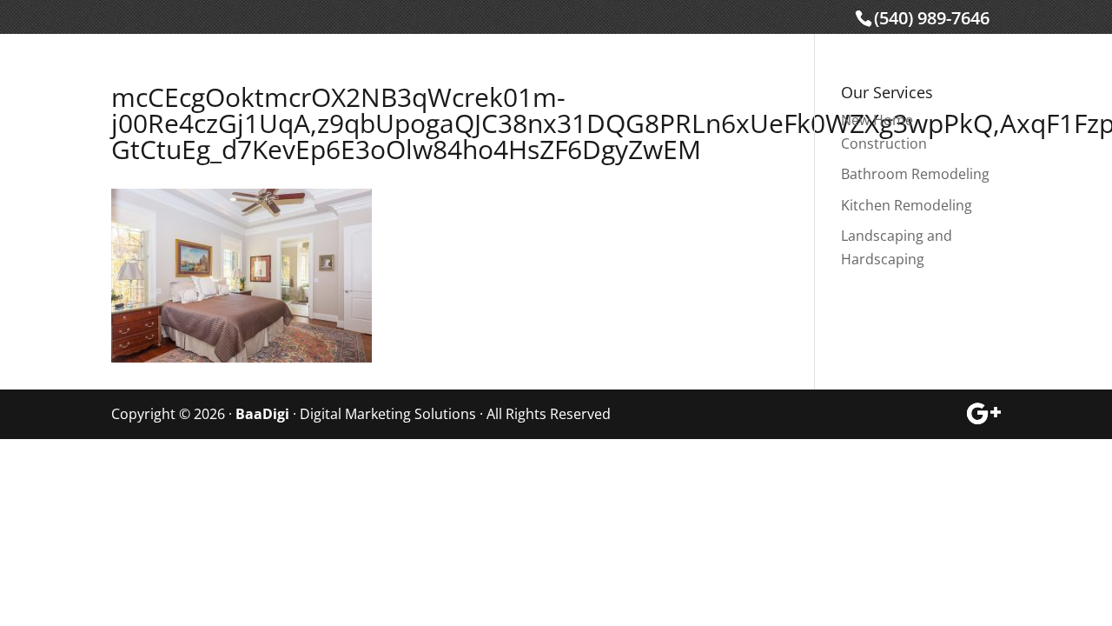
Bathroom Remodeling (915, 173)
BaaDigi (262, 413)
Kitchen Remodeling (906, 205)
